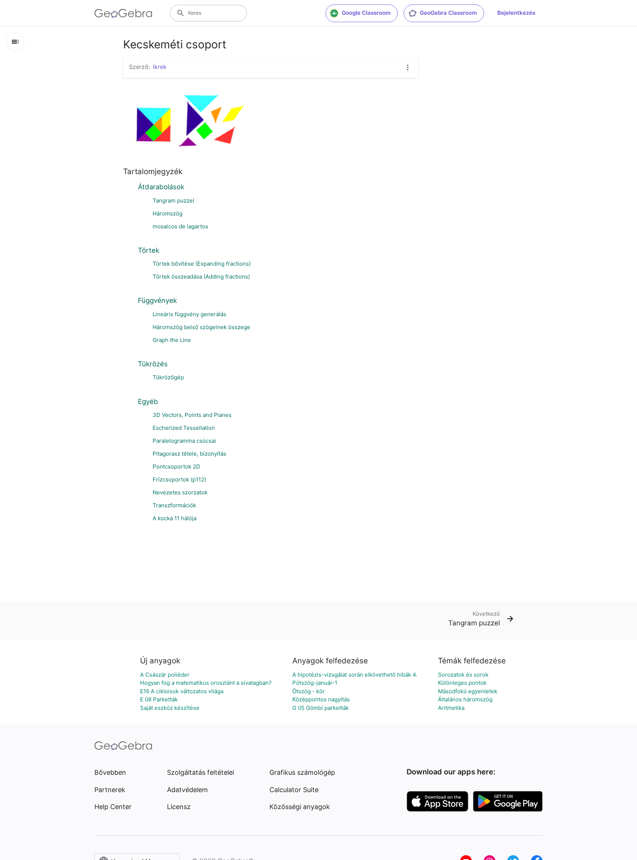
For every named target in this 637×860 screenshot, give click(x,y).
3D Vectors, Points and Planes (192, 414)
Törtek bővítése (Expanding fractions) (202, 263)
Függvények (157, 300)
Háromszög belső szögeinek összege (201, 327)
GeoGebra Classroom (448, 12)
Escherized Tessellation (184, 427)
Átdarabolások (161, 187)
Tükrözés (153, 364)
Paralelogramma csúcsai (184, 440)
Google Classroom (366, 12)
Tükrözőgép (168, 377)
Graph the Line (172, 339)
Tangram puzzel (173, 200)
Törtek (148, 250)
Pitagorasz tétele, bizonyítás (189, 453)
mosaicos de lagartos (180, 226)
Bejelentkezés (516, 12)
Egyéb (148, 401)
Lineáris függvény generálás (189, 314)
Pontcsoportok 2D (176, 466)
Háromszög (167, 213)
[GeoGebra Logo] (123, 13)
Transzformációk (174, 505)
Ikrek (160, 66)
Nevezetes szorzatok (180, 492)
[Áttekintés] (15, 41)
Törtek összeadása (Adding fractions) (201, 276)
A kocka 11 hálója (174, 518)
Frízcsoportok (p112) (179, 479)
